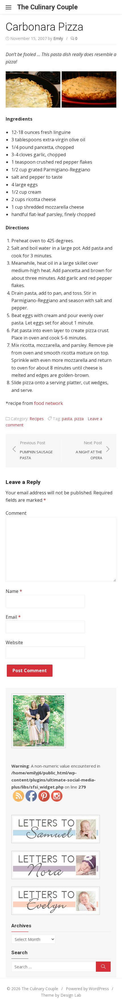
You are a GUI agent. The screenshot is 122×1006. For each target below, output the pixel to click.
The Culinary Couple (47, 7)
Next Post (89, 450)
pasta (67, 418)
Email (13, 617)
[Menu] (11, 7)
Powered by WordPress (87, 988)
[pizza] (61, 106)
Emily (58, 38)
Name (14, 591)
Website (14, 642)
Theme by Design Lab (61, 995)
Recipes (37, 418)
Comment (16, 513)
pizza (79, 418)
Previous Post (36, 450)
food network (48, 403)
